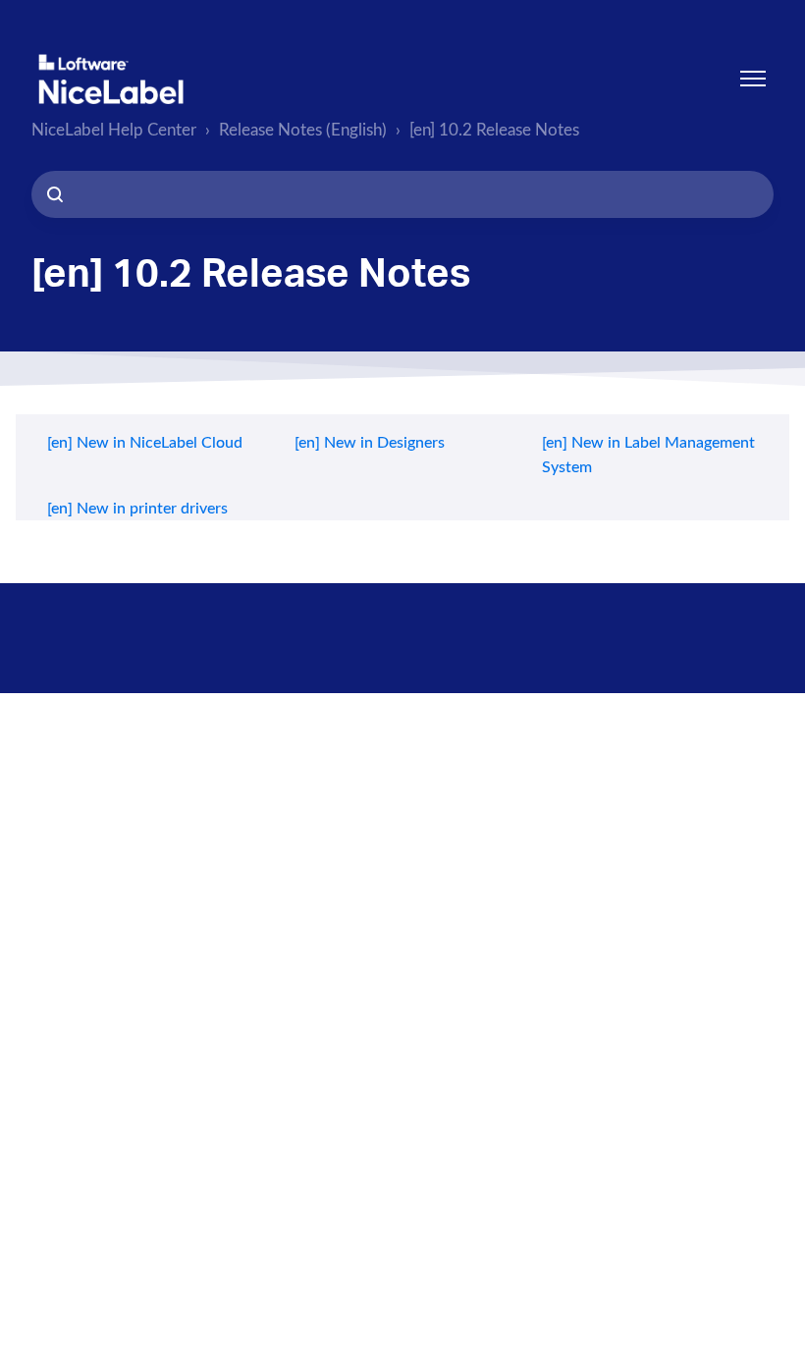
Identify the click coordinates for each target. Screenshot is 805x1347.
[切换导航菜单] (753, 78)
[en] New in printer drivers (137, 508)
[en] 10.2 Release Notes (494, 130)
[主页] (110, 79)
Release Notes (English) (303, 130)
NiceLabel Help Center (113, 130)
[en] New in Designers (370, 443)
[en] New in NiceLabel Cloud (144, 443)
